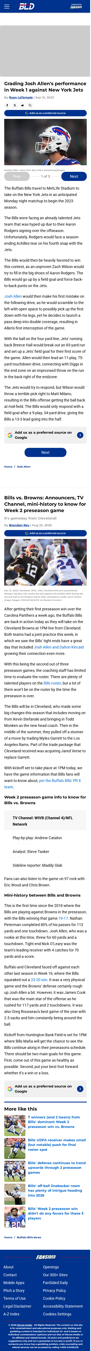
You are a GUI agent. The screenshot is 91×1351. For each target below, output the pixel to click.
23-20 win (39, 979)
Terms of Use (14, 1298)
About (8, 1267)
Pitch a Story (14, 1290)
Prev (17, 176)
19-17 (63, 918)
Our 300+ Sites (55, 1275)
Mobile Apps (13, 1282)
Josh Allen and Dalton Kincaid (59, 647)
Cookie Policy (54, 1298)
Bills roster (52, 683)
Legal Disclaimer (17, 1306)
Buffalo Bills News (29, 1237)
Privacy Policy (54, 1290)
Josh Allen (13, 296)
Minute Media (24, 1325)
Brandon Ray (19, 525)
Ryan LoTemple (21, 97)
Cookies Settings (57, 1314)
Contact (10, 1275)
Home (8, 466)
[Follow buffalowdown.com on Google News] (80, 435)
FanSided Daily (55, 1282)
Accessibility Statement (63, 1306)
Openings (51, 1267)
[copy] (30, 105)
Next (74, 176)
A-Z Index (11, 1314)
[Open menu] (6, 6)
